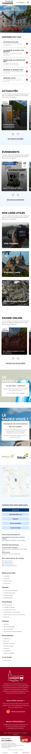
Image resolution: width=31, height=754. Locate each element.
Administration (8, 635)
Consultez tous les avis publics (15, 363)
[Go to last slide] (13, 133)
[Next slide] (17, 133)
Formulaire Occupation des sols (14, 62)
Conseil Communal (9, 610)
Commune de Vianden (11, 590)
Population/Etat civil (15, 514)
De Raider (7, 578)
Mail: (9, 565)
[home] (6, 2)
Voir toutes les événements (15, 199)
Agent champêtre (9, 653)
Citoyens (5, 621)
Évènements (8, 581)
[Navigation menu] (28, 2)
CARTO (27, 495)
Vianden (5, 587)
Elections (6, 617)
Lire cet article (14, 115)
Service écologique (9, 626)
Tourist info (7, 583)
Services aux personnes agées (13, 631)
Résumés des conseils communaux (14, 614)
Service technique (15, 523)
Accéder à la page (15, 235)
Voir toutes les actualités (15, 138)
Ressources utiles (8, 573)
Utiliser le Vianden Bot (18, 711)
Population (7, 638)
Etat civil (6, 641)
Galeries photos (8, 595)
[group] (8, 456)
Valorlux (22, 393)
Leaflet (12, 495)
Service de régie (15, 528)
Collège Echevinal (9, 607)
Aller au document (14, 341)
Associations (7, 660)
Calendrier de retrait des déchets (13, 53)
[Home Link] (15, 676)
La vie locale (7, 657)
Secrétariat (15, 510)
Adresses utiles (12, 79)
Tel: (7, 561)
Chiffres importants (9, 593)
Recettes (15, 519)
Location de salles (12, 43)
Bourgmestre (8, 605)
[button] (21, 2)
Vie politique (7, 602)
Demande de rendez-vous (13, 71)
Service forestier (8, 629)
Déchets (6, 624)
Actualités (7, 576)
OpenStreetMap (17, 495)
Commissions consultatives (12, 612)
